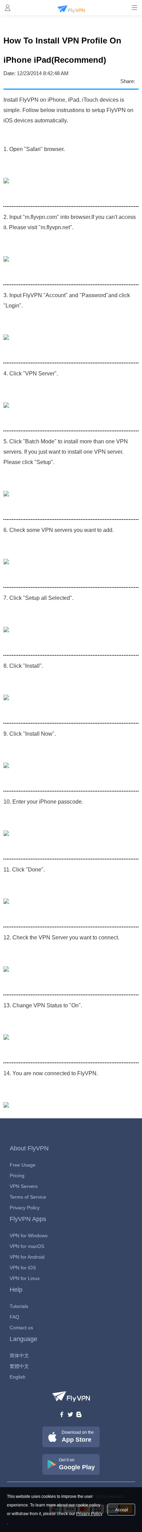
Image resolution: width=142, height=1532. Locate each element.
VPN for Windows (29, 1235)
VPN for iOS (23, 1267)
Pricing (17, 1175)
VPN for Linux (25, 1278)
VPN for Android (27, 1257)
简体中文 (19, 1355)
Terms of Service (28, 1197)
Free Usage (23, 1165)
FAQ (14, 1317)
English (18, 1377)
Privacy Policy (25, 1207)
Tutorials (19, 1306)
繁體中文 (19, 1366)
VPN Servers (24, 1186)
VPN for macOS (27, 1246)
